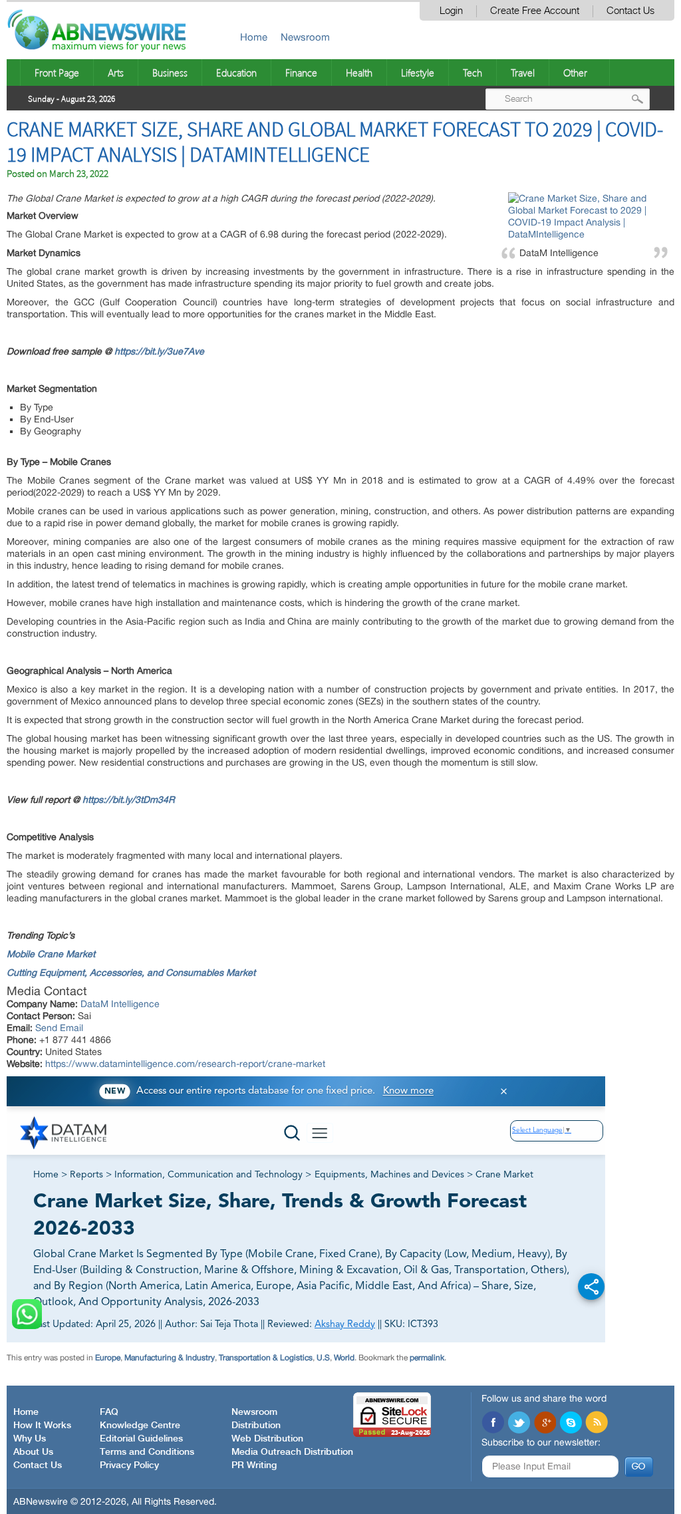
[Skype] (570, 1423)
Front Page (57, 72)
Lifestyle (417, 72)
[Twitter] (518, 1423)
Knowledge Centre (140, 1425)
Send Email (59, 1027)
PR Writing (254, 1465)
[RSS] (596, 1423)
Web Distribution (267, 1438)
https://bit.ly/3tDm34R (128, 799)
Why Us (29, 1438)
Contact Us (630, 11)
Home (253, 37)
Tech (472, 72)
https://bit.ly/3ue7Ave (159, 351)
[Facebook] (492, 1423)
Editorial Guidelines (141, 1438)
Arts (116, 72)
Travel (523, 72)
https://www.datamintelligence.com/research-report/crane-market (185, 1063)
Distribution (256, 1425)
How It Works (42, 1425)
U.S (323, 1357)
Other (575, 72)
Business (170, 72)
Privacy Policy (129, 1465)
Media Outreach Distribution (292, 1452)
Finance (301, 72)
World (344, 1357)
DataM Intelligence (120, 1003)
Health (359, 72)
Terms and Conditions (147, 1452)
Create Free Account (534, 11)
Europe (107, 1357)
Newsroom (305, 37)
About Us (33, 1452)
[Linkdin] (544, 1423)
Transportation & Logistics (266, 1357)
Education (236, 72)
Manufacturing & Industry (169, 1357)
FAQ (109, 1412)
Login (451, 11)
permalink (427, 1357)
